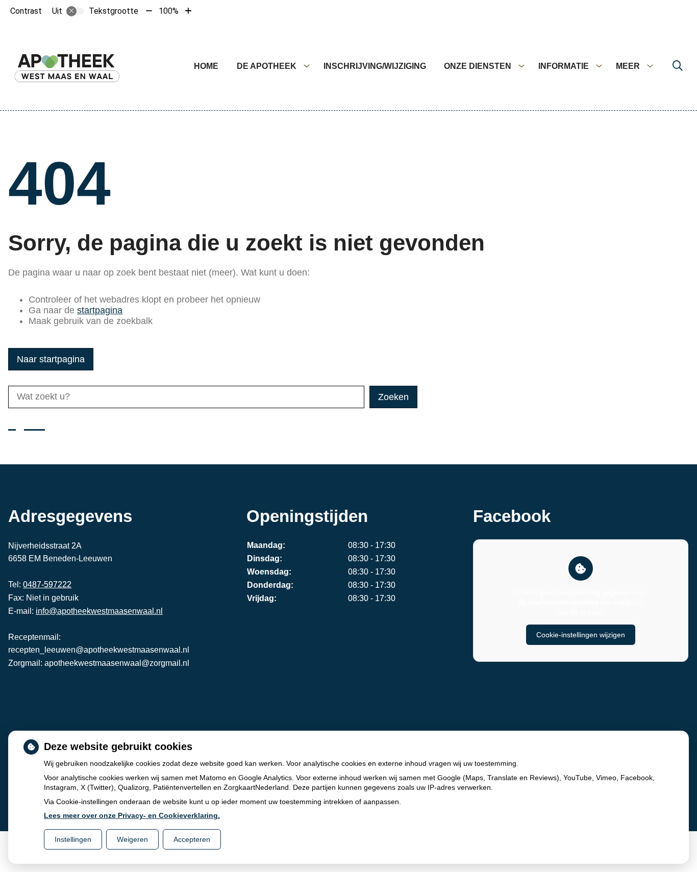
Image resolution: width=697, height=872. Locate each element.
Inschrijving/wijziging (374, 66)
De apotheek (266, 66)
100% (169, 11)
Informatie (563, 66)
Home (206, 66)
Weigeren (132, 839)
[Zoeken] (677, 66)
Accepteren (191, 839)
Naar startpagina (51, 359)
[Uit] (75, 11)
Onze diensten (477, 66)
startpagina (99, 310)
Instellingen (73, 839)
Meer (628, 66)
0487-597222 (47, 584)
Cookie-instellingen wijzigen (580, 635)
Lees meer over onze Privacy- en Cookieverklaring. (132, 815)
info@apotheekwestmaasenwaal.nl (99, 611)
